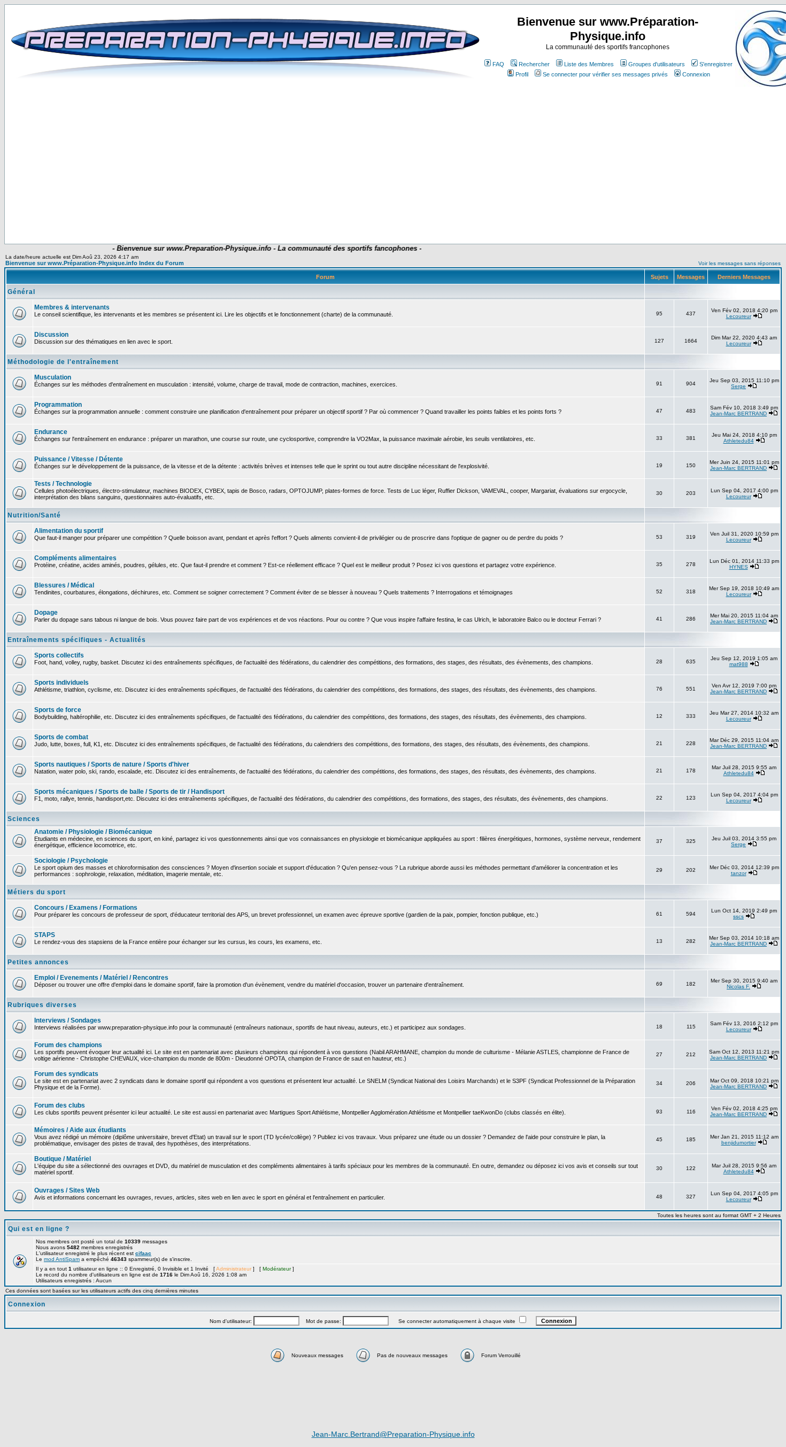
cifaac (143, 1253)
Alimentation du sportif (68, 531)
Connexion (696, 74)
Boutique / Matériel (62, 1159)
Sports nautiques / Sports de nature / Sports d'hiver (111, 764)
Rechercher (534, 64)
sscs (738, 916)
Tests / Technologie (63, 484)
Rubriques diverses (42, 1005)
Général (21, 292)
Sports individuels (61, 682)
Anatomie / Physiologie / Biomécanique (93, 831)
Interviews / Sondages (67, 1020)
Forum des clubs (59, 1105)
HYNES (738, 567)
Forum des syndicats (66, 1074)
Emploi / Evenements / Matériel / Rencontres (101, 977)
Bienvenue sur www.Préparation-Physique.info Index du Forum (94, 263)
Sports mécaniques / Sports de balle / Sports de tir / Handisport (129, 791)
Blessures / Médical (64, 585)
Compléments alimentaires (75, 558)
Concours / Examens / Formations (85, 907)
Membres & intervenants (72, 307)
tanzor (738, 873)
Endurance (50, 432)
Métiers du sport (36, 892)
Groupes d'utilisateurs (656, 64)
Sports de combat (61, 737)
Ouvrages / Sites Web (66, 1190)
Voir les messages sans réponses (739, 263)
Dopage (46, 612)
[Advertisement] (223, 212)
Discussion (51, 334)
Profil (521, 74)
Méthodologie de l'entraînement (63, 362)
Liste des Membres (589, 64)
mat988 (738, 664)
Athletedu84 (738, 441)
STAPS (44, 935)
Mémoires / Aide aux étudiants (80, 1130)
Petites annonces (38, 962)
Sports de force (57, 710)
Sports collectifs (59, 655)
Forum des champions (68, 1045)
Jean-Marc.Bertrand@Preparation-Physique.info (393, 1434)
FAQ (498, 64)
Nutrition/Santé (34, 515)
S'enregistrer (716, 64)
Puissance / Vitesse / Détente (78, 459)
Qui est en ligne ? (39, 1229)
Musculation (52, 377)
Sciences (23, 819)
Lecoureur (738, 316)
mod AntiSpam (62, 1259)
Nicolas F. (738, 986)
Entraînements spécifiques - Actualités (76, 640)
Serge (738, 386)
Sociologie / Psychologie (71, 860)
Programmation (58, 404)
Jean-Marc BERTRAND (738, 413)
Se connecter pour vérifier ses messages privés (605, 74)
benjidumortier (738, 1143)
